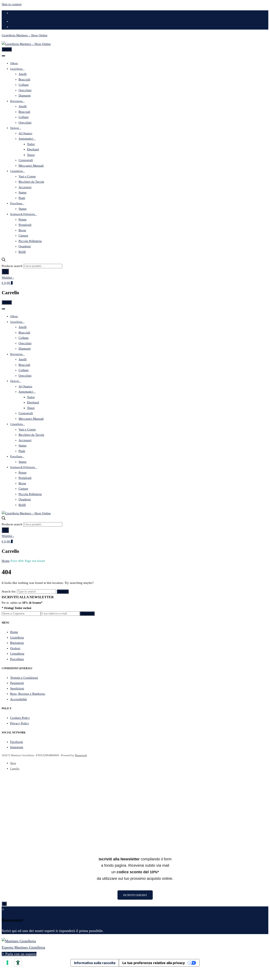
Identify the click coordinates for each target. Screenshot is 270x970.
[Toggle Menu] (3, 55)
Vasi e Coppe (27, 176)
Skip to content (12, 4)
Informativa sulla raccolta (94, 963)
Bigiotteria (16, 101)
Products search (12, 266)
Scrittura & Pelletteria (22, 214)
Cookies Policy (20, 717)
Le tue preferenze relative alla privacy (153, 963)
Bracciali (24, 79)
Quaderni (25, 246)
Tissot (31, 155)
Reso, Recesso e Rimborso (27, 693)
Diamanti (25, 95)
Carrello (14, 768)
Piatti (22, 198)
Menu (6, 49)
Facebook (16, 742)
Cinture (23, 235)
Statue (23, 192)
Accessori (25, 187)
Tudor (31, 144)
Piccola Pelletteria (30, 241)
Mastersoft (81, 755)
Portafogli (25, 224)
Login (14, 21)
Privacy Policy (19, 723)
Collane (24, 84)
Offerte (14, 63)
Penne (23, 219)
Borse (22, 230)
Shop (13, 763)
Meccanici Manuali (31, 165)
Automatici (26, 138)
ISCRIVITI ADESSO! (135, 895)
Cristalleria (16, 171)
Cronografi (26, 160)
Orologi (14, 127)
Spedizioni (17, 688)
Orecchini (25, 90)
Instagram (16, 747)
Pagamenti (17, 683)
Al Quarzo (25, 133)
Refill (22, 251)
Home (6, 561)
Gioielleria (16, 68)
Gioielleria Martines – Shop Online (24, 35)
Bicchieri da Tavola (31, 181)
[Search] (5, 271)
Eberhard (33, 149)
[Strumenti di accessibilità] (18, 963)
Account (15, 27)
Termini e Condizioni (24, 677)
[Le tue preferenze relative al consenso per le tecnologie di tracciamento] (7, 963)
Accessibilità (18, 699)
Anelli (23, 74)
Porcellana (16, 203)
